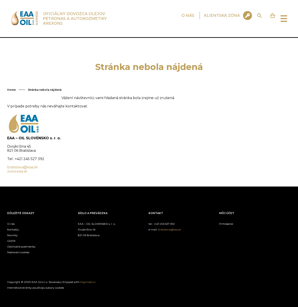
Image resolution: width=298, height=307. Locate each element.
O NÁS (188, 15)
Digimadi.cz (88, 282)
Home (11, 89)
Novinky (12, 235)
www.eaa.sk (17, 171)
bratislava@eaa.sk (22, 167)
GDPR (11, 240)
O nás (11, 223)
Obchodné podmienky (21, 246)
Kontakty (13, 229)
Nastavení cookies (18, 252)
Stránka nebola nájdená (45, 89)
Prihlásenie (226, 223)
